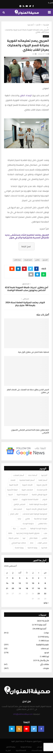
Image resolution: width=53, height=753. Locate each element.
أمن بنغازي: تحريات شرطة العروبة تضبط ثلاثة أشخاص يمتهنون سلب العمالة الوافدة (26, 288)
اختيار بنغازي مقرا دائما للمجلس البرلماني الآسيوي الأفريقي (30, 431)
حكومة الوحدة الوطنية (38, 528)
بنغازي (37, 260)
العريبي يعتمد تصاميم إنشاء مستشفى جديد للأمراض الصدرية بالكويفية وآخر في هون (27, 236)
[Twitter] (34, 729)
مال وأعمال (44, 660)
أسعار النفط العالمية (27, 480)
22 (45, 593)
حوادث (46, 632)
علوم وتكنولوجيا (42, 644)
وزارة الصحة (19, 547)
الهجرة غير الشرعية (40, 518)
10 (33, 583)
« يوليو (46, 602)
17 (33, 588)
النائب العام (14, 513)
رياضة (46, 636)
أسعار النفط (43, 480)
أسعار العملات (18, 475)
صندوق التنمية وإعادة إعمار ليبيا (28, 533)
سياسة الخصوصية (26, 747)
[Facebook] (41, 729)
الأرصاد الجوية (27, 484)
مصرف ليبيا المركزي (18, 542)
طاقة (10, 533)
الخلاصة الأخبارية (21, 750)
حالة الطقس (42, 523)
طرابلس (44, 538)
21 (7, 588)
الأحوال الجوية (42, 484)
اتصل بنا (50, 2)
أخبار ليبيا (45, 36)
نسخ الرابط (26, 246)
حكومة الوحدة (28, 523)
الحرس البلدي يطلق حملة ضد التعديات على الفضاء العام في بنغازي (28, 391)
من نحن (39, 747)
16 (39, 588)
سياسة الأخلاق (10, 747)
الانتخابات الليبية (27, 489)
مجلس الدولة (14, 538)
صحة (47, 640)
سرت (45, 533)
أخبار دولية (42, 624)
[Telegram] (12, 729)
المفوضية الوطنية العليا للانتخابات (34, 513)
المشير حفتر (18, 509)
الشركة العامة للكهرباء (30, 499)
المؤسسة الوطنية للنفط (38, 504)
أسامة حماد (32, 475)
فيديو (46, 652)
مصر (31, 542)
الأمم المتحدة (42, 489)
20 (13, 588)
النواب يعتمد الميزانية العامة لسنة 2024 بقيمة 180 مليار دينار (25, 303)
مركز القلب (17, 260)
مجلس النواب (42, 542)
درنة (14, 528)
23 (39, 593)
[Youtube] (26, 729)
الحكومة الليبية (22, 494)
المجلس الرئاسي (19, 504)
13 (13, 583)
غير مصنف (45, 648)
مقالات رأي (44, 664)
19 (20, 588)
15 (45, 588)
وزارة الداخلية (32, 547)
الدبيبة (10, 494)
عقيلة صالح (33, 538)
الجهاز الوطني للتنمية (39, 494)
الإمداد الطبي (26, 95)
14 (7, 583)
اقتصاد (12, 480)
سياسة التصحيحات (36, 750)
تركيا (19, 518)
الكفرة (15, 499)
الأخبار (46, 621)
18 (27, 588)
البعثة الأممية (12, 489)
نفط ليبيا (44, 547)
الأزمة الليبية (13, 484)
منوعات (46, 668)
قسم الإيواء (28, 260)
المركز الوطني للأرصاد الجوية (36, 509)
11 (27, 583)
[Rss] (19, 729)
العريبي (45, 260)
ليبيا (24, 538)
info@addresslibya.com (23, 714)
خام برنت (23, 528)
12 (20, 583)
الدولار (44, 499)
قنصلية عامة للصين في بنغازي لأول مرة (33, 352)
